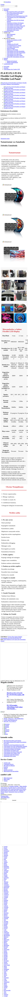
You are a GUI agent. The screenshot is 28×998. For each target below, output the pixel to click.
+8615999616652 (5, 797)
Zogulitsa (6, 10)
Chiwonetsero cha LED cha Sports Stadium (14, 747)
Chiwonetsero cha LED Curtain (14, 55)
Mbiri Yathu (10, 35)
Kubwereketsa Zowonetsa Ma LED (9, 790)
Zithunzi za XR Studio (12, 49)
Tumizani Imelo (4, 796)
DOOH (9, 42)
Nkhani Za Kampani (12, 61)
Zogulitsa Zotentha (14, 786)
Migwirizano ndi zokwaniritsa (11, 771)
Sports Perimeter (11, 48)
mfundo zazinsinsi (8, 770)
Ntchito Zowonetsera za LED (14, 40)
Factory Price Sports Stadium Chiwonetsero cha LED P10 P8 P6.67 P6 (11, 637)
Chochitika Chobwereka (13, 47)
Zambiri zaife (7, 762)
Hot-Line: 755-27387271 (10, 721)
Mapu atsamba (23, 786)
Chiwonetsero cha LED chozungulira (16, 52)
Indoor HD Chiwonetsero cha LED (15, 56)
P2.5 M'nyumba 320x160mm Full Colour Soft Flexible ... (15, 707)
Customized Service (9, 31)
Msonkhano (10, 41)
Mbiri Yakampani (11, 34)
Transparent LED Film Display (14, 28)
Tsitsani (9, 37)
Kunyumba (6, 9)
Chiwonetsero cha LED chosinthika (15, 51)
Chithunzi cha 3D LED (12, 44)
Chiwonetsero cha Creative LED (15, 27)
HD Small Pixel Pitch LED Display (15, 11)
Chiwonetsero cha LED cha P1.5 (9, 787)
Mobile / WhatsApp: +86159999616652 (13, 718)
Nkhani (5, 59)
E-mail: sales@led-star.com (10, 720)
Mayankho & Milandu (9, 765)
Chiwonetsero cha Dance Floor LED (16, 25)
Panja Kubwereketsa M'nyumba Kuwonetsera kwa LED (15, 13)
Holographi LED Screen (13, 30)
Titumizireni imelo (5, 138)
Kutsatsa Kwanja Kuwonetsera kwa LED (17, 16)
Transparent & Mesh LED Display (15, 23)
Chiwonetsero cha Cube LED (14, 54)
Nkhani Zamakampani (12, 62)
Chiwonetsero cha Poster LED (14, 24)
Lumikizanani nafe (8, 64)
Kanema (6, 58)
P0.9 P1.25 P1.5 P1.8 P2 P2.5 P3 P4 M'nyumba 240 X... (15, 694)
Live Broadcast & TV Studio (14, 45)
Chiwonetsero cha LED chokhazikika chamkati (15, 746)
